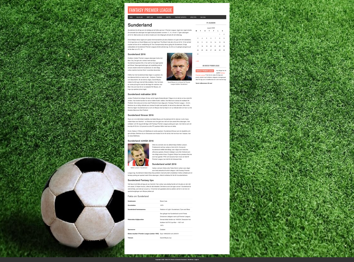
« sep (197, 61)
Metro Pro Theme (169, 259)
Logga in (196, 259)
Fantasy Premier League (150, 10)
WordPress (191, 259)
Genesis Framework (181, 259)
